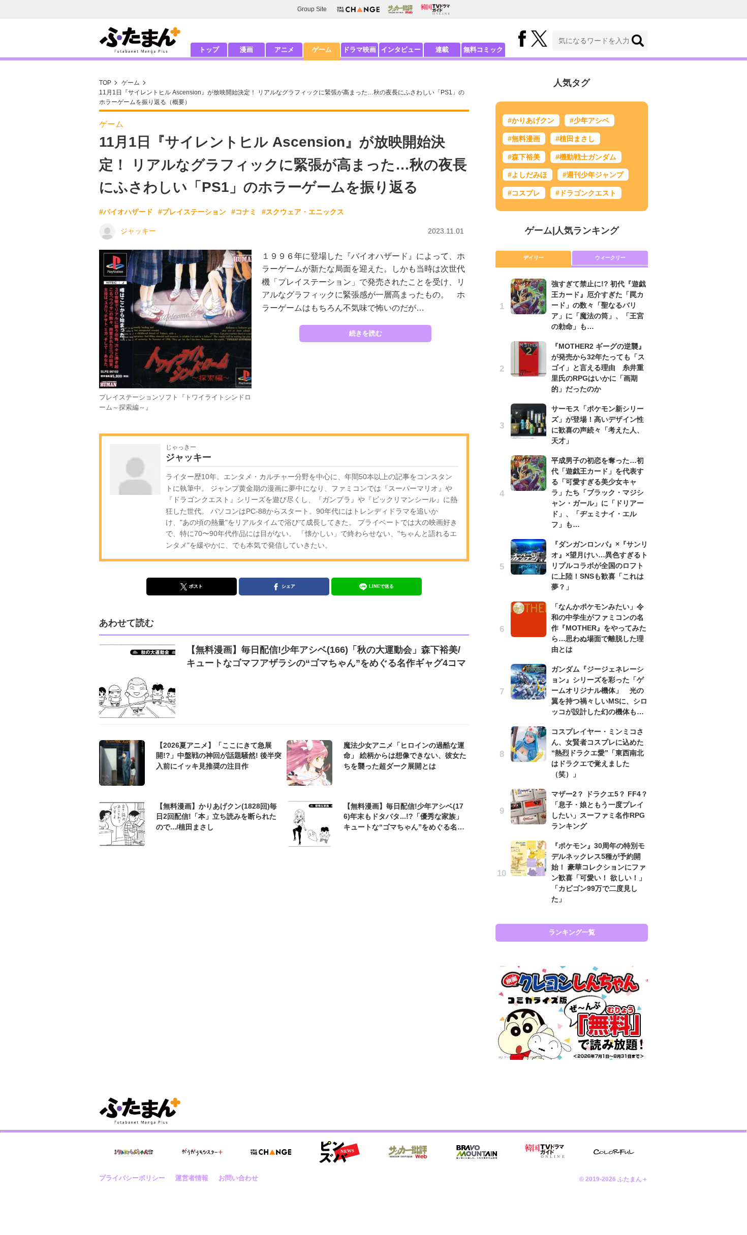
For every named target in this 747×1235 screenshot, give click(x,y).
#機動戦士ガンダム (585, 157)
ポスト (196, 586)
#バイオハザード (126, 212)
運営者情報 (191, 1178)
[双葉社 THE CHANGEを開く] (358, 9)
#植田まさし (575, 139)
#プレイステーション (192, 212)
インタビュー (401, 49)
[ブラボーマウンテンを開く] (476, 1152)
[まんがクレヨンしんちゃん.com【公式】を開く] (133, 1152)
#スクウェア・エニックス (303, 212)
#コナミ (244, 212)
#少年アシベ (589, 120)
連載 (442, 49)
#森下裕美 (524, 157)
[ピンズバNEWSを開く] (339, 1152)
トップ (209, 49)
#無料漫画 (524, 139)
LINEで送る (381, 586)
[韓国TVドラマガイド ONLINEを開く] (435, 9)
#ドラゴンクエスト (585, 193)
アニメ (284, 49)
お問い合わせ (238, 1178)
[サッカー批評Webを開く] (400, 9)
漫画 (246, 49)
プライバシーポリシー (132, 1178)
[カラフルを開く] (614, 1152)
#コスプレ (524, 193)
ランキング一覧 (572, 932)
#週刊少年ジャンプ (593, 175)
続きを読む (365, 333)
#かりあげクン (531, 120)
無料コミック (483, 49)
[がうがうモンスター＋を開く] (202, 1151)
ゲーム (322, 49)
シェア (288, 586)
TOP (105, 82)
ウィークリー (610, 257)
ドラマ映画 (359, 49)
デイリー (533, 257)
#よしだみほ (527, 175)
